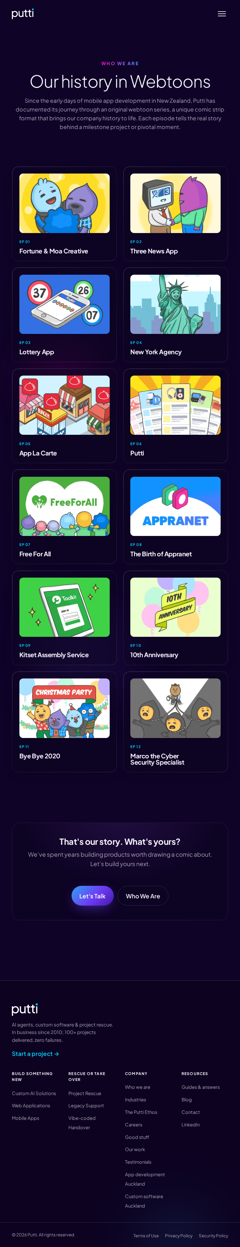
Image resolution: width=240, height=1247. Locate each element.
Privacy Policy (178, 1235)
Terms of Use (146, 1235)
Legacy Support (86, 1105)
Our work (135, 1149)
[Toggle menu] (222, 13)
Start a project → (35, 1053)
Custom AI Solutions (34, 1093)
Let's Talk (92, 896)
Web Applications (31, 1105)
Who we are (137, 1087)
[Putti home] (23, 13)
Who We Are (143, 896)
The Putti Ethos (141, 1112)
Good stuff (137, 1137)
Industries (135, 1099)
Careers (133, 1124)
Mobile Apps (25, 1118)
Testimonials (138, 1162)
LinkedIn (191, 1124)
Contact (191, 1112)
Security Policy (213, 1235)
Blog (187, 1099)
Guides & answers (201, 1087)
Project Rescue (84, 1093)
